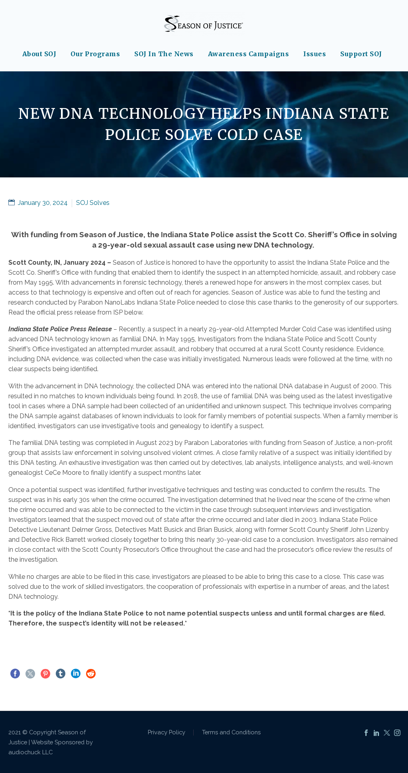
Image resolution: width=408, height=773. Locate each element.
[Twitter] (30, 674)
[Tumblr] (60, 674)
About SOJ (39, 54)
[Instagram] (397, 733)
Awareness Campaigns (248, 54)
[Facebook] (15, 674)
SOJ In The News (164, 54)
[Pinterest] (45, 674)
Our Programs (95, 54)
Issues (314, 54)
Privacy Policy (166, 733)
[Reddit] (91, 674)
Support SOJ (361, 54)
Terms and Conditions (231, 733)
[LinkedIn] (75, 674)
